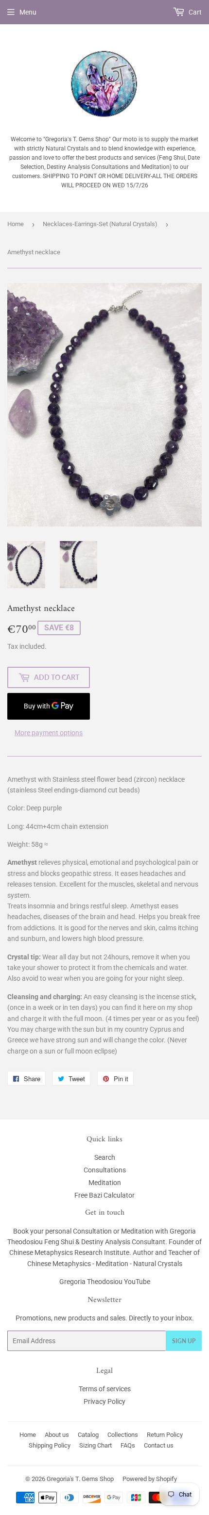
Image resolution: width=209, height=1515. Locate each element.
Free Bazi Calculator (104, 1195)
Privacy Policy (104, 1401)
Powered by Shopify (149, 1478)
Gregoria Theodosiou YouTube (104, 1281)
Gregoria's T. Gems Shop (80, 1478)
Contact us (159, 1445)
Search (104, 1157)
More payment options (49, 733)
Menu (27, 12)
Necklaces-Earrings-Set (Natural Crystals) (100, 224)
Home (15, 224)
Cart (194, 12)
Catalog (88, 1434)
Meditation (104, 1182)
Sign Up (183, 1341)
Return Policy (165, 1434)
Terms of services (105, 1389)
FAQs (128, 1445)
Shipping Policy (49, 1445)
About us (57, 1434)
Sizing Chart (95, 1445)
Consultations (105, 1170)
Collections (122, 1434)
